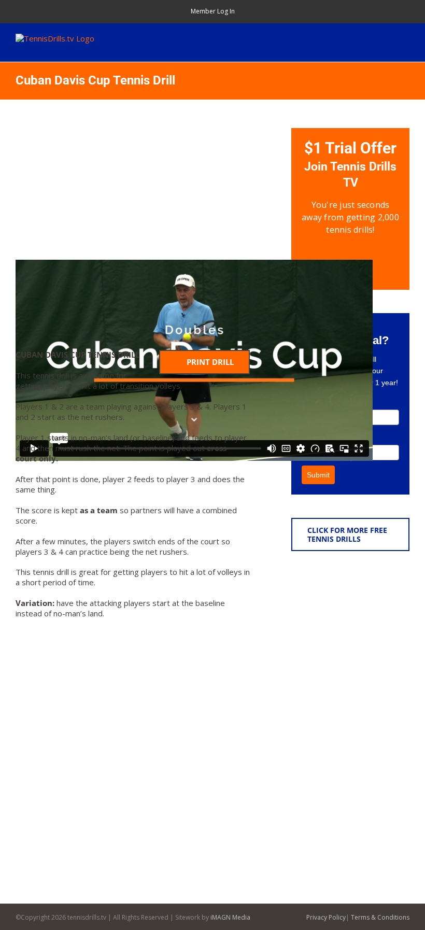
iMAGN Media (230, 917)
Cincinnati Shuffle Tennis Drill (367, 769)
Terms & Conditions (380, 917)
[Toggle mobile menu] (405, 39)
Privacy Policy (326, 917)
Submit (318, 475)
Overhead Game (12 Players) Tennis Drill (370, 662)
